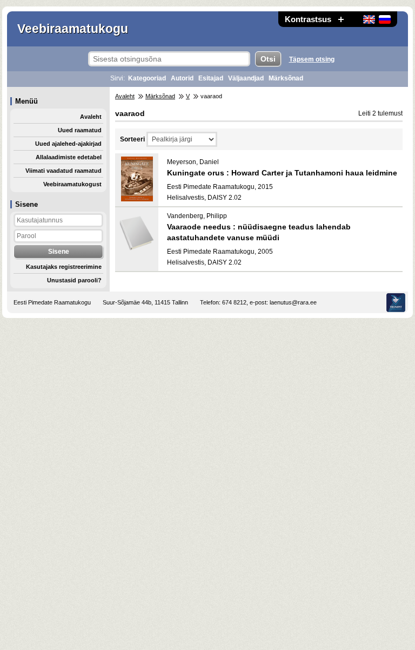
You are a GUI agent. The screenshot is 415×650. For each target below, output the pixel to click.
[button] (341, 19)
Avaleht (91, 116)
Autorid (182, 78)
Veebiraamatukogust (72, 184)
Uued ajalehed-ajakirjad (68, 143)
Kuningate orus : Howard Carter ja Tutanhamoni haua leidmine (282, 172)
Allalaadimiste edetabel (69, 157)
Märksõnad (286, 78)
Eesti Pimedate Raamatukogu (52, 302)
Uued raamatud (80, 130)
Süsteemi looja (395, 302)
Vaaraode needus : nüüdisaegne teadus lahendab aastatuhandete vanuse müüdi (259, 232)
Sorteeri (132, 139)
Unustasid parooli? (74, 280)
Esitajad (210, 78)
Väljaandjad (246, 78)
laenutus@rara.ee (293, 302)
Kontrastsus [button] (308, 19)
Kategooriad (147, 78)
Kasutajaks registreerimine (64, 266)
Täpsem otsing (311, 59)
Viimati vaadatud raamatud (63, 170)
